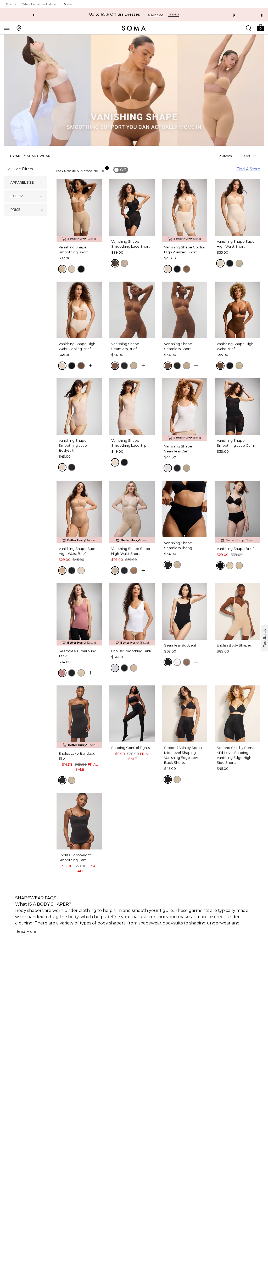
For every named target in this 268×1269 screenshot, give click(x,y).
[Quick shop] (196, 269)
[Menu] (7, 28)
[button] (260, 27)
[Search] (248, 28)
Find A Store (248, 169)
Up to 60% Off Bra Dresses (114, 14)
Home (16, 156)
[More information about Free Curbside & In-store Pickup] (107, 168)
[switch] (120, 170)
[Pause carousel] (262, 15)
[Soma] (134, 28)
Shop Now (156, 14)
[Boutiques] (19, 28)
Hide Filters (22, 169)
